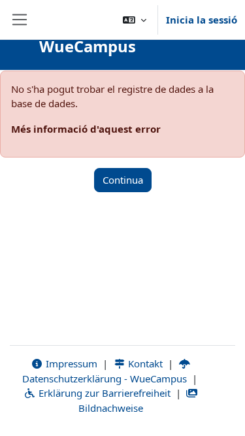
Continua (123, 179)
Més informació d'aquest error (86, 128)
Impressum (70, 363)
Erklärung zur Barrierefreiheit (103, 392)
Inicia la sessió (201, 19)
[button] (134, 19)
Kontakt (144, 363)
